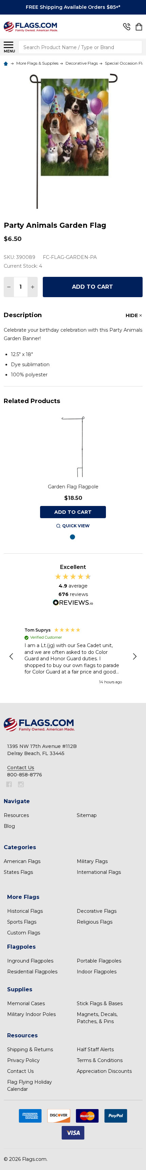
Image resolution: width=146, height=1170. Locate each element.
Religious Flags (94, 922)
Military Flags (92, 861)
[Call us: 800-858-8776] (127, 27)
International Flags (99, 872)
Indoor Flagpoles (96, 972)
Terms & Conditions (100, 1060)
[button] (12, 656)
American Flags (22, 861)
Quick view (76, 525)
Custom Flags (23, 933)
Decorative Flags (96, 911)
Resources (16, 815)
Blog (9, 826)
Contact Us (20, 1071)
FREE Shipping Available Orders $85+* (73, 7)
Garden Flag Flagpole (73, 487)
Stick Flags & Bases (100, 1003)
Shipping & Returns (30, 1049)
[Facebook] (9, 784)
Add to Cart (92, 287)
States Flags (18, 872)
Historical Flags (25, 911)
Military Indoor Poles (31, 1014)
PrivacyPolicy (23, 1060)
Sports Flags (21, 922)
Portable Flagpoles (99, 961)
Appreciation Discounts (104, 1071)
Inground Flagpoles (30, 961)
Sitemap (87, 815)
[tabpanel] (73, 472)
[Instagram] (21, 784)
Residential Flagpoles (32, 972)
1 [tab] (72, 537)
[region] (73, 656)
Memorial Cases (26, 1003)
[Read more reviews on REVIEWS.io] (73, 603)
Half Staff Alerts (95, 1049)
